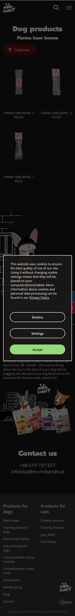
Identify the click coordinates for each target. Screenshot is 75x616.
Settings (37, 333)
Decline (37, 317)
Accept (37, 349)
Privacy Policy (39, 297)
